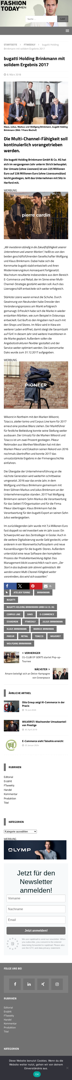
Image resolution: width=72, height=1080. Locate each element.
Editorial (8, 777)
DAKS (30, 614)
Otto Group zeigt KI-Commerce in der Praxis (43, 704)
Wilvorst (55, 636)
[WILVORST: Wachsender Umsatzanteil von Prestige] (11, 729)
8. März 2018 (14, 74)
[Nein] (67, 1068)
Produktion (10, 798)
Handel (8, 790)
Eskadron (12, 621)
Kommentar (10, 794)
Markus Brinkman (43, 629)
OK (37, 1074)
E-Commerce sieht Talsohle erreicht (42, 741)
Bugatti (11, 600)
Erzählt (8, 781)
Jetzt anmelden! (36, 930)
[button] (10, 586)
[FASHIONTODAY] (36, 24)
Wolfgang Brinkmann (19, 643)
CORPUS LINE (13, 614)
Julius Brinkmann (53, 621)
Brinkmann (43, 592)
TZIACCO (39, 636)
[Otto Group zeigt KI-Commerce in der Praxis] (11, 710)
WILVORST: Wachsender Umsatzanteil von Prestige (44, 723)
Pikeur (10, 636)
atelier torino (22, 592)
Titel (6, 803)
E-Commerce (47, 614)
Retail (24, 636)
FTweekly (30, 621)
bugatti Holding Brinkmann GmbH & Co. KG (30, 607)
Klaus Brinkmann (16, 629)
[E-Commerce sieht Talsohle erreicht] (11, 749)
